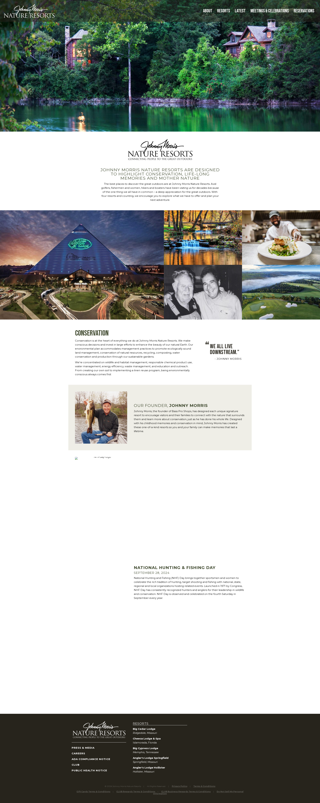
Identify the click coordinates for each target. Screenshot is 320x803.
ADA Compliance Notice (91, 759)
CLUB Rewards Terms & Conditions (135, 791)
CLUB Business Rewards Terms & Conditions (186, 791)
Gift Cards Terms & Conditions (93, 791)
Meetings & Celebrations (269, 11)
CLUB (76, 764)
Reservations (304, 11)
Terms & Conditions (204, 786)
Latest (240, 11)
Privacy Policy (179, 786)
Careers (78, 753)
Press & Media (83, 747)
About (207, 11)
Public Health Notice (89, 770)
